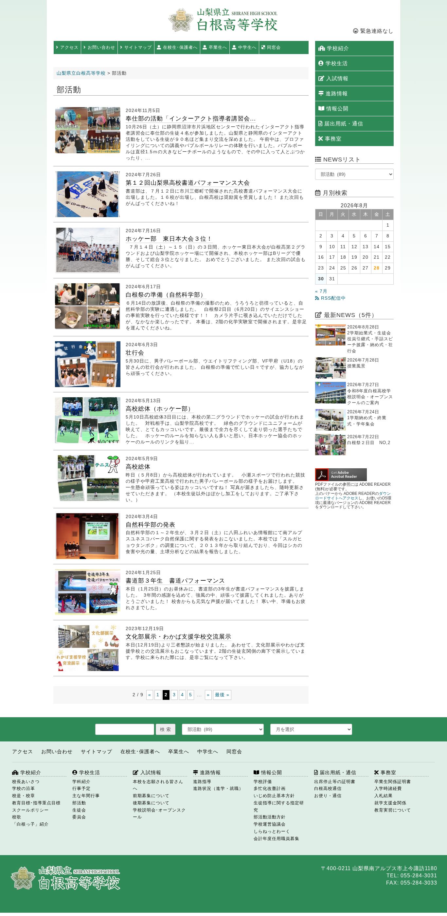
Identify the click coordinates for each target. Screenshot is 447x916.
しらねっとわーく (272, 831)
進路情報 (336, 93)
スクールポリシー (30, 810)
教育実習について (392, 810)
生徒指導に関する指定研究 (279, 806)
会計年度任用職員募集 (276, 838)
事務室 (332, 138)
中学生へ (247, 47)
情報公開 (337, 108)
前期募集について (151, 795)
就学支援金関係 (390, 802)
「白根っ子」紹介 (30, 824)
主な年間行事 (86, 795)
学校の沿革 (23, 788)
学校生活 (336, 63)
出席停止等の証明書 (334, 781)
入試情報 (337, 78)
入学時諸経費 (388, 788)
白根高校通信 (328, 788)
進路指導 (202, 781)
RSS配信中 (332, 298)
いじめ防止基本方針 (274, 795)
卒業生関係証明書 (392, 781)
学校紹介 (337, 48)
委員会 (79, 816)
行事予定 (81, 788)
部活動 (79, 802)
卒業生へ (217, 47)
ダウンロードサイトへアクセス (353, 496)
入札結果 (383, 795)
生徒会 (79, 810)
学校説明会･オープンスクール (159, 814)
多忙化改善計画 (270, 788)
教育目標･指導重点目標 (36, 802)
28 (377, 268)
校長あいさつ (26, 781)
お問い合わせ (100, 47)
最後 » (222, 694)
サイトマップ (137, 47)
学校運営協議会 (270, 824)
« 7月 (321, 291)
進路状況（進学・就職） (218, 788)
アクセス (69, 47)
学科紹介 (81, 781)
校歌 (16, 816)
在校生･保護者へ (179, 47)
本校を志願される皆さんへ (158, 785)
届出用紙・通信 (343, 123)
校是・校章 (23, 795)
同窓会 (273, 47)
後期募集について (151, 802)
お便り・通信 (328, 795)
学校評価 (263, 781)
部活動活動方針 (270, 816)
